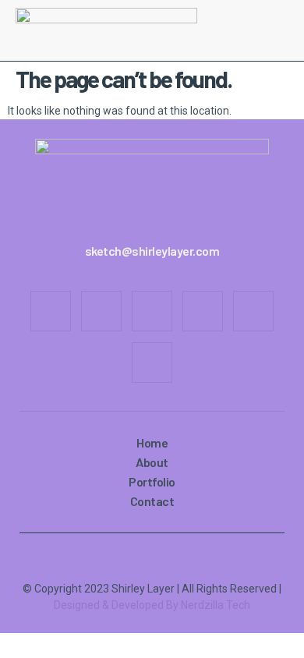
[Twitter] (152, 311)
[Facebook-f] (50, 311)
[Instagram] (101, 311)
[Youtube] (202, 311)
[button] (282, 30)
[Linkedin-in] (253, 311)
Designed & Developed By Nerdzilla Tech (152, 605)
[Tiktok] (152, 362)
